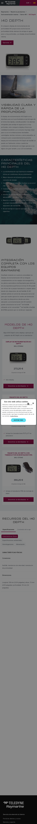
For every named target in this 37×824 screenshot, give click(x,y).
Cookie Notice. (14, 416)
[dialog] (18, 412)
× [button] (33, 403)
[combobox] (28, 404)
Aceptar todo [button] (18, 420)
